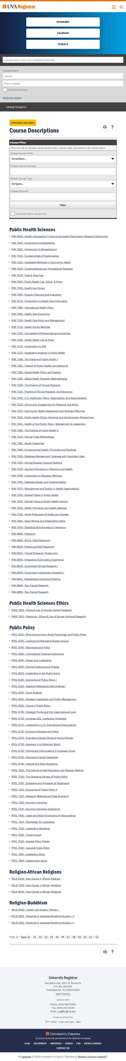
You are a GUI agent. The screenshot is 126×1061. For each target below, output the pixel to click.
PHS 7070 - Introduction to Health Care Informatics (39, 301)
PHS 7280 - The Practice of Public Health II (34, 430)
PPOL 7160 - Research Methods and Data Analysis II (40, 796)
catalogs (26, 1056)
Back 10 (25, 936)
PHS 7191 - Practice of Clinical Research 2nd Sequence (41, 391)
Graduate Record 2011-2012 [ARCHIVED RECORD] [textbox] (29, 60)
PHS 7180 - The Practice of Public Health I (34, 359)
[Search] (121, 83)
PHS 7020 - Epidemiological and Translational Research (42, 268)
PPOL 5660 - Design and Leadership (31, 660)
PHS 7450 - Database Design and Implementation (38, 482)
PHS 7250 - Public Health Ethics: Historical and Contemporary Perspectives (52, 417)
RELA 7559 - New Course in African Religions (36, 885)
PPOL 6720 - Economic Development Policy (35, 731)
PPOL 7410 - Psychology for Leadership (33, 822)
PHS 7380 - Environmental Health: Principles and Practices (43, 449)
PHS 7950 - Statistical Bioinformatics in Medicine (38, 527)
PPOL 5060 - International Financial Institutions (37, 653)
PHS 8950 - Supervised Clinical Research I (34, 566)
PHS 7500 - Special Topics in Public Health (35, 495)
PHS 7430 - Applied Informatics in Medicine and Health (42, 469)
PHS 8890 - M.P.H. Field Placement (30, 540)
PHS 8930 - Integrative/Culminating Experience (37, 559)
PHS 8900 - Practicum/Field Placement (32, 546)
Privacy (69, 1043)
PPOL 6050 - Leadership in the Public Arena (35, 673)
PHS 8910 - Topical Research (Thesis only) (34, 553)
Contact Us (63, 1047)
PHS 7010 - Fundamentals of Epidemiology (35, 255)
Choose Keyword (19, 191)
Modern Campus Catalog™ (92, 1056)
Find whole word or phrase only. (31, 213)
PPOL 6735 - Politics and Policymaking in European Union (43, 750)
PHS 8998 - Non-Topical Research (30, 585)
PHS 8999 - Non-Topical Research (30, 592)
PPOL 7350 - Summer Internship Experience (35, 809)
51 (90, 936)
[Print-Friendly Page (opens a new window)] (104, 127)
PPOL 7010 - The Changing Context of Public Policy (39, 776)
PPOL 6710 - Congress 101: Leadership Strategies (38, 718)
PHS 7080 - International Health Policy (32, 307)
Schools (63, 44)
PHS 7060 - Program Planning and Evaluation (36, 294)
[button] (114, 7)
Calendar (63, 33)
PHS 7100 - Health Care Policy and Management (38, 320)
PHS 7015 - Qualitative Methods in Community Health (41, 262)
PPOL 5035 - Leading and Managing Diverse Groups (40, 641)
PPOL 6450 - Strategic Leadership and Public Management (43, 699)
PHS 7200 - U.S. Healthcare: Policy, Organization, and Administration (49, 398)
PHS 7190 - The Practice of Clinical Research (35, 385)
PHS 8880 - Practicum (23, 533)
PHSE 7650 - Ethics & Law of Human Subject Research (41, 610)
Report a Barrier (93, 1043)
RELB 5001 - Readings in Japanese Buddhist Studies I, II (42, 916)
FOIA (78, 1043)
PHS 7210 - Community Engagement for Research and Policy (44, 404)
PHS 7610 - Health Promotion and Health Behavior (39, 508)
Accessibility (40, 1043)
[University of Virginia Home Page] (63, 1033)
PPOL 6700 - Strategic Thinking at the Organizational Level (43, 712)
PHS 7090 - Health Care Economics (30, 314)
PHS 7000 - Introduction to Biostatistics (33, 243)
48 (73, 936)
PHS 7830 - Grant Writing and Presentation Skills (38, 521)
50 (85, 936)
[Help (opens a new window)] (112, 127)
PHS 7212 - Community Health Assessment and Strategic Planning (48, 411)
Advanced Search (12, 97)
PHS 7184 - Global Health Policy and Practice (36, 372)
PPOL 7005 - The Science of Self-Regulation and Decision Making (47, 770)
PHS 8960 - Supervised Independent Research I (37, 572)
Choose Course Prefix (21, 153)
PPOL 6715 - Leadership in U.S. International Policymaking (43, 725)
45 (57, 936)
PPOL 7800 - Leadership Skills (28, 854)
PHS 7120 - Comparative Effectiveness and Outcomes (40, 333)
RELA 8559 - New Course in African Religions (36, 891)
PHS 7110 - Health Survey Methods (30, 327)
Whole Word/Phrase (18, 89)
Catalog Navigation (16, 106)
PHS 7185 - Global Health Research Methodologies (39, 378)
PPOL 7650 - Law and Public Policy (30, 847)
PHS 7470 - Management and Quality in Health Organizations (45, 488)
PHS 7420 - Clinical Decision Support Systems (36, 462)
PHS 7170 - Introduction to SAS (28, 346)
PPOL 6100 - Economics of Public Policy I (33, 679)
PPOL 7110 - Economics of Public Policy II (34, 789)
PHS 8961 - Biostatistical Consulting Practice (36, 579)
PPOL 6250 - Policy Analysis (26, 692)
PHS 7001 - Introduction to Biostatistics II (34, 249)
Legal (27, 1043)
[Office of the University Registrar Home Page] (19, 6)
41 (34, 936)
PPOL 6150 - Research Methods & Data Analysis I (38, 686)
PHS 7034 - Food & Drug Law (27, 275)
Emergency (56, 1043)
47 (68, 936)
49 (79, 936)
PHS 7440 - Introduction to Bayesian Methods (36, 475)
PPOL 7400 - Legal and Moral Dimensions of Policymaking (43, 815)
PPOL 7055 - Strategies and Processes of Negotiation (40, 783)
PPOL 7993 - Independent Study (29, 860)
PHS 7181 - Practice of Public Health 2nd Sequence (39, 365)
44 (51, 936)
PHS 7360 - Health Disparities (27, 443)
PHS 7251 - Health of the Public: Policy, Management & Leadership (48, 424)
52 (96, 936)
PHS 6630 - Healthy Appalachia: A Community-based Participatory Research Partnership (59, 236)
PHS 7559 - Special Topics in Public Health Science (39, 501)
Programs (63, 21)
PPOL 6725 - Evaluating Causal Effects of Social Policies (42, 737)
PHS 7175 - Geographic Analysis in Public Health (38, 352)
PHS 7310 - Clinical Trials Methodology (32, 436)
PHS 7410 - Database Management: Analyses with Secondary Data (47, 456)
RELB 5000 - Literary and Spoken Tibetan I (35, 909)
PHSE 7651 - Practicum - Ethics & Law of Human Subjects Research (48, 616)
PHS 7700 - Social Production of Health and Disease (40, 514)
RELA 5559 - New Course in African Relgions (35, 878)
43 (45, 936)
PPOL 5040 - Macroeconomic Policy (30, 647)
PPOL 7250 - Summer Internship (29, 802)
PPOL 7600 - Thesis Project (26, 834)
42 (40, 936)
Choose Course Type (21, 178)
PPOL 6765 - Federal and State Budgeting (34, 763)
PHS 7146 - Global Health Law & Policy (32, 340)
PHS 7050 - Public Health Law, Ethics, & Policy (37, 281)
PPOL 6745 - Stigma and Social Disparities (34, 757)
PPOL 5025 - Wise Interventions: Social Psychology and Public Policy (48, 634)
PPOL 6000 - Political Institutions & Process (35, 666)
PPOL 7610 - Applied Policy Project (30, 841)
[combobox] (63, 60)
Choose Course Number (23, 166)
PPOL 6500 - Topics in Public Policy (30, 705)
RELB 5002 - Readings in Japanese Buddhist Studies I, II (42, 922)
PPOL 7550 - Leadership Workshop (30, 828)
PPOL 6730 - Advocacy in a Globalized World (35, 744)
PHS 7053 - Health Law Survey (28, 288)
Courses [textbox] (8, 76)
